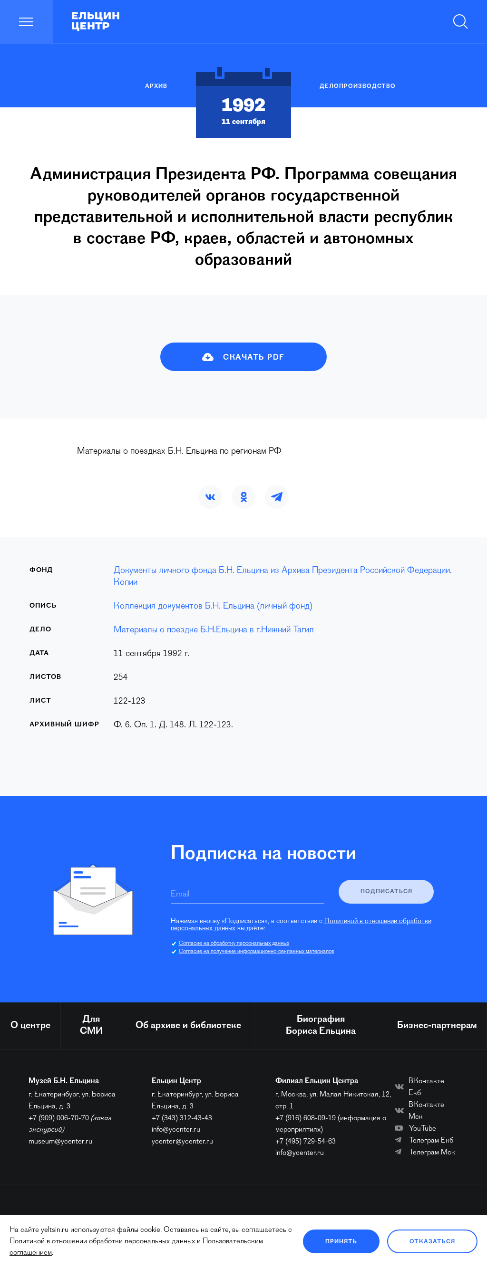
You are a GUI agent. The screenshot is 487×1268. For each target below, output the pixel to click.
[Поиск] (460, 21)
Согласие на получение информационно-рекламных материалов (256, 951)
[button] (210, 497)
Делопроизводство (358, 86)
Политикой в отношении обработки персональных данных (102, 1241)
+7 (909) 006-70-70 (59, 1118)
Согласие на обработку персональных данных (234, 943)
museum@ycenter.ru (60, 1141)
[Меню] (26, 21)
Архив (156, 86)
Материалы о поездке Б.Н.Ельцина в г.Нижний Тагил (214, 630)
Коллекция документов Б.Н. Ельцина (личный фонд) (213, 606)
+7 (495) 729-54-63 (305, 1141)
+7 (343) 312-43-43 (182, 1118)
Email (180, 894)
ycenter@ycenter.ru (182, 1141)
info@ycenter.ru (176, 1130)
